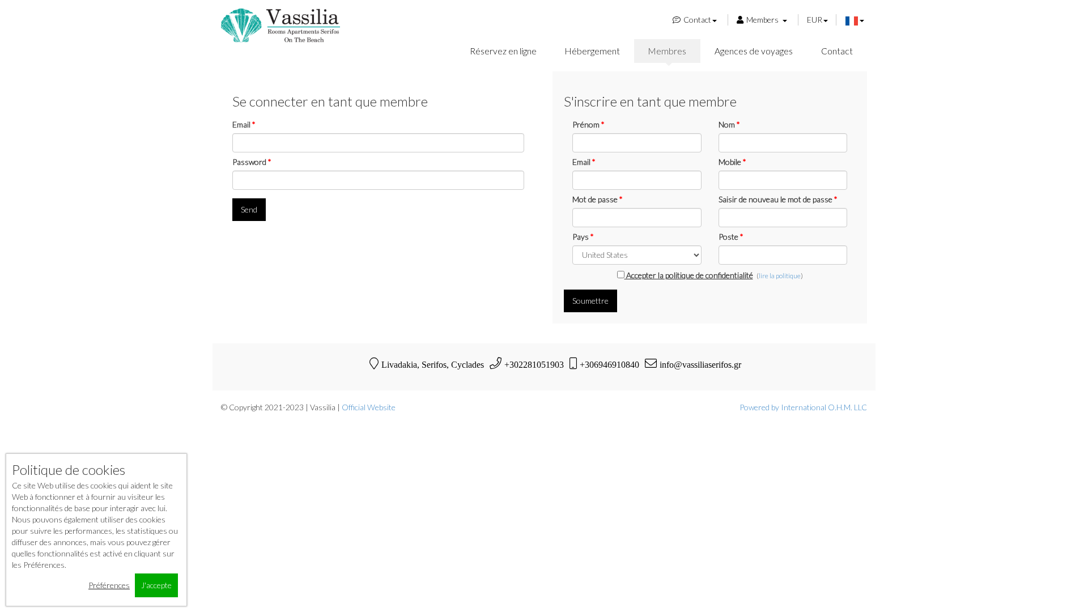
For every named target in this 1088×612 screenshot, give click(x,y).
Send (249, 209)
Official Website (369, 407)
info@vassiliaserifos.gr (700, 364)
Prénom (588, 124)
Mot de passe (597, 199)
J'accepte (156, 585)
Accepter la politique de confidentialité (688, 275)
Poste (731, 236)
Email (244, 124)
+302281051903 (534, 364)
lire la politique (780, 275)
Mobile (732, 162)
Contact (697, 19)
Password (251, 162)
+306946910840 (609, 364)
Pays (583, 236)
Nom (729, 124)
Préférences (109, 585)
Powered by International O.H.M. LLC (803, 407)
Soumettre (590, 300)
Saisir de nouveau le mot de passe (778, 199)
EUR (814, 19)
